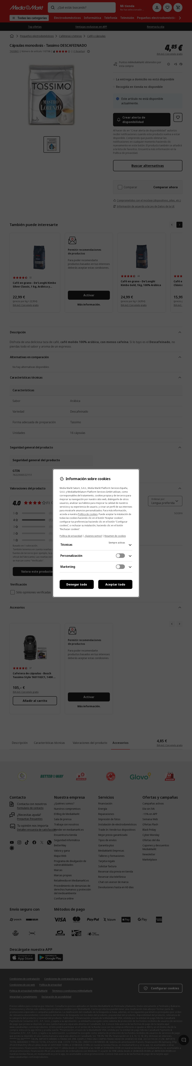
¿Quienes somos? (93, 535)
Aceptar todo (115, 584)
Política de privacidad (71, 535)
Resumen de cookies (115, 535)
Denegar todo (76, 584)
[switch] (120, 555)
